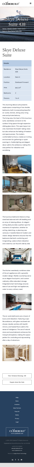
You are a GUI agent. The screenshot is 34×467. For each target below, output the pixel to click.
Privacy (17, 418)
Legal (17, 422)
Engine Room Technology (20, 453)
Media (17, 415)
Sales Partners (17, 408)
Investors (17, 404)
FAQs (17, 397)
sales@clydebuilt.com (17, 448)
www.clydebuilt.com (17, 450)
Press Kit (17, 411)
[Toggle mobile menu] (31, 3)
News (17, 401)
